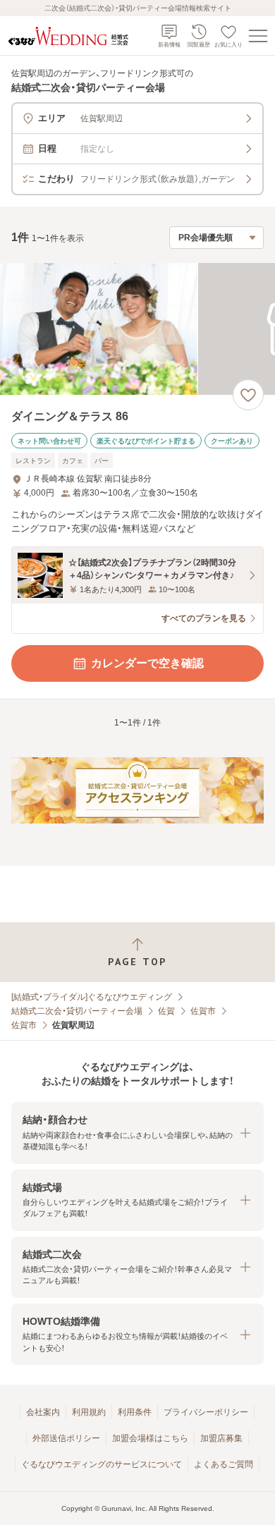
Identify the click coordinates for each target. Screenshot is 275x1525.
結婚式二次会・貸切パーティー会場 (76, 1011)
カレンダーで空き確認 (147, 663)
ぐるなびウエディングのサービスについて (101, 1464)
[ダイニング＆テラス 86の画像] (137, 329)
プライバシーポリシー (206, 1412)
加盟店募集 (221, 1438)
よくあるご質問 (223, 1464)
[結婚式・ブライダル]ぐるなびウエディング (91, 997)
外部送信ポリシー (66, 1438)
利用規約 (89, 1412)
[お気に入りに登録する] (248, 394)
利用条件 (135, 1412)
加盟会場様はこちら (150, 1438)
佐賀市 (203, 1011)
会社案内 (43, 1412)
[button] (137, 1132)
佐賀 (166, 1011)
